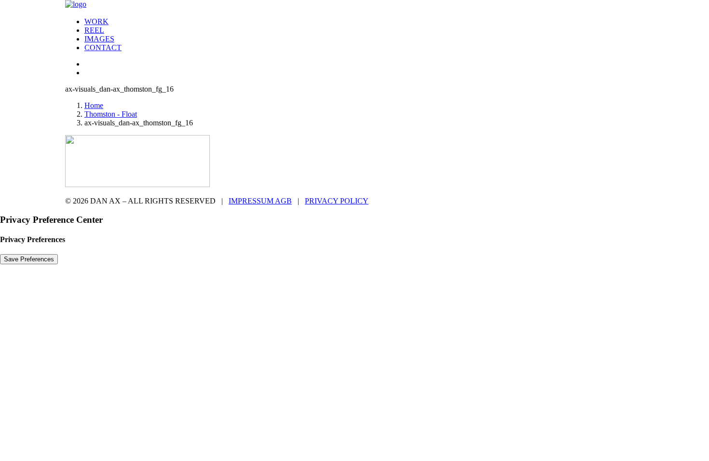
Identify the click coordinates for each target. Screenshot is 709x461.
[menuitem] (364, 21)
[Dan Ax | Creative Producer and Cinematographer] (354, 5)
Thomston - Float (110, 114)
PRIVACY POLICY (336, 201)
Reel (94, 30)
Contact (103, 47)
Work (96, 21)
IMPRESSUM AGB (260, 201)
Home (93, 105)
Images (99, 39)
